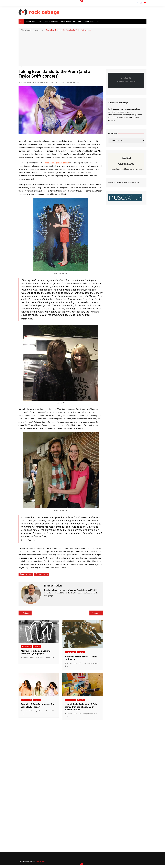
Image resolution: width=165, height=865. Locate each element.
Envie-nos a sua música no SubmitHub (123, 183)
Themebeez (40, 861)
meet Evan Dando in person (57, 163)
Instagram (141, 2)
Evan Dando (26, 574)
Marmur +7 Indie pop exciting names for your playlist (36, 652)
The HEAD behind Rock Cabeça (58, 21)
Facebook (137, 2)
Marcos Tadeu (26, 82)
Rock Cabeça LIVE (91, 21)
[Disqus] (61, 756)
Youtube (144, 2)
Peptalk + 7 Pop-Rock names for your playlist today (37, 705)
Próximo (95, 613)
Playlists (37, 646)
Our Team (77, 21)
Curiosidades (64, 82)
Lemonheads (43, 574)
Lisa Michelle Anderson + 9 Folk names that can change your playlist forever (81, 707)
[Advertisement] (82, 48)
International (74, 82)
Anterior (26, 613)
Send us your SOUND (33, 21)
